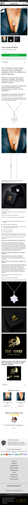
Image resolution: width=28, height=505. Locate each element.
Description (5, 62)
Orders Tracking (14, 468)
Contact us (14, 463)
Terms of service (14, 479)
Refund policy (14, 470)
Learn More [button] (4, 502)
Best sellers (7, 7)
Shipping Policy (14, 465)
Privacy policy (14, 477)
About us (14, 461)
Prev (12, 45)
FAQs (14, 472)
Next (15, 45)
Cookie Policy (14, 474)
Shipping (4, 384)
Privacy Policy (23, 58)
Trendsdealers (12, 494)
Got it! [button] (21, 500)
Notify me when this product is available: (8, 49)
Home (2, 7)
